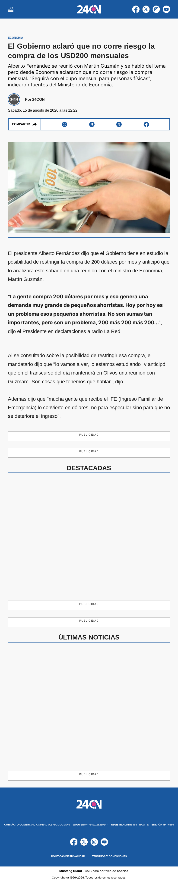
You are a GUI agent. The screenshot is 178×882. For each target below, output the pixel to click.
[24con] (89, 9)
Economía (15, 37)
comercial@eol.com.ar (37, 824)
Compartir (21, 124)
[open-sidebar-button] (10, 9)
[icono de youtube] (166, 9)
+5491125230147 (90, 824)
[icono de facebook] (136, 9)
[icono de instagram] (156, 9)
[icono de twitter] (146, 9)
